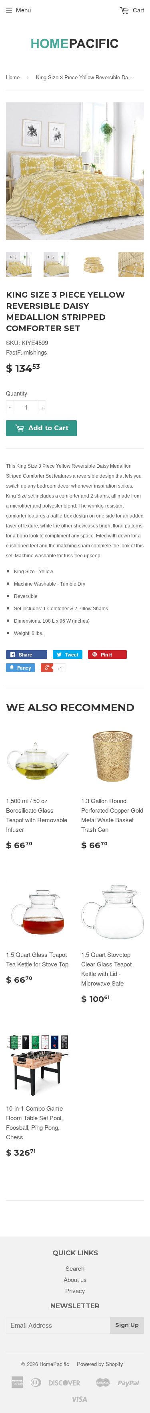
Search (75, 1268)
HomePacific (54, 1364)
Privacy (75, 1290)
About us (75, 1279)
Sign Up (127, 1325)
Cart (137, 10)
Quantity (16, 393)
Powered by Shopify (100, 1364)
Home (13, 77)
